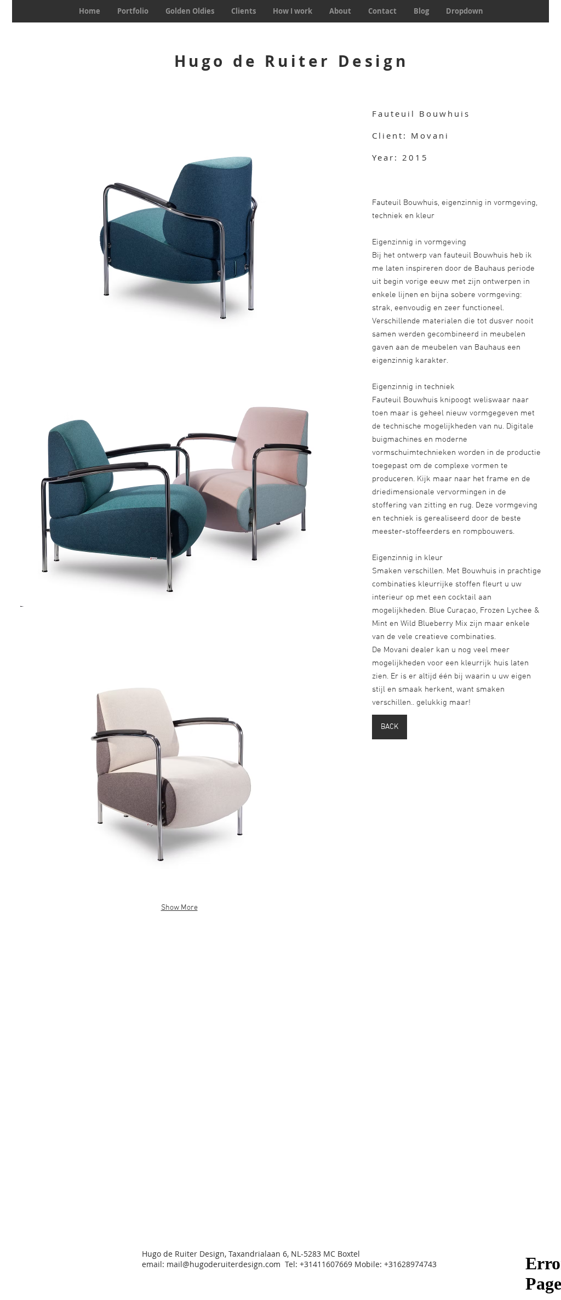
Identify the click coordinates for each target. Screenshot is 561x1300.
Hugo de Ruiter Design (291, 61)
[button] (179, 231)
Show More (179, 908)
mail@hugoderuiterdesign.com (223, 1264)
